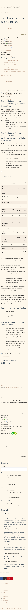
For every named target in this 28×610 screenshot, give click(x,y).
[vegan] (12, 433)
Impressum (5, 588)
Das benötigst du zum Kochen (11, 69)
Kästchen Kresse (11, 480)
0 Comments (23, 34)
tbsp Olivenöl (14, 492)
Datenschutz (5, 590)
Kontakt (4, 585)
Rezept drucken (6, 356)
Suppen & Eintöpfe (14, 387)
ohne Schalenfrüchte (17, 10)
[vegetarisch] (15, 433)
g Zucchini (14, 475)
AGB (4, 592)
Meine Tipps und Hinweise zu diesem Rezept (14, 71)
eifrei (4, 7)
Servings (3, 466)
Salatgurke (10, 477)
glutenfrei (9, 7)
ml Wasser (11, 495)
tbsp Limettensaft (11, 484)
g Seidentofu (11, 490)
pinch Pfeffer (13, 505)
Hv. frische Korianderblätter (14, 482)
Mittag (7, 387)
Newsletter (5, 583)
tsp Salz (9, 503)
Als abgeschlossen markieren (12, 513)
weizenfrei (5, 12)
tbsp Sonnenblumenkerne (13, 497)
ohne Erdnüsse (16, 7)
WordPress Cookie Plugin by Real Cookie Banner (12, 608)
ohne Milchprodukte (7, 10)
